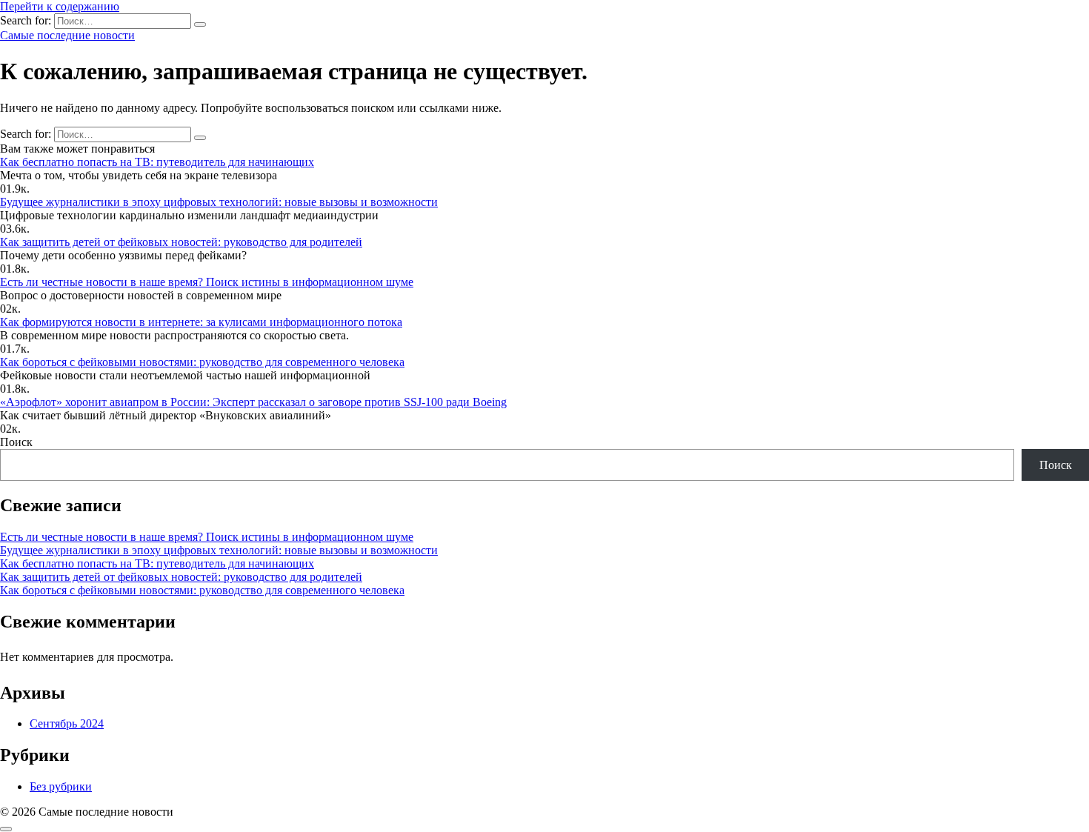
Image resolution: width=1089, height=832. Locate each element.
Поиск (16, 442)
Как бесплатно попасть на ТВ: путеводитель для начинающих (157, 162)
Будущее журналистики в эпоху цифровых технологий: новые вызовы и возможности (219, 202)
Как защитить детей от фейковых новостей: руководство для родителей (181, 242)
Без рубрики (61, 786)
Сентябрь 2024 (67, 723)
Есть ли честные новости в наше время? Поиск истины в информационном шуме (206, 282)
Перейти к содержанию (59, 6)
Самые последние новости (67, 35)
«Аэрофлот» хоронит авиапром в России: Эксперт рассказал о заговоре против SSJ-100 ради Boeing (253, 402)
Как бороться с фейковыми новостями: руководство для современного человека (202, 362)
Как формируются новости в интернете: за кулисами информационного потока (201, 322)
